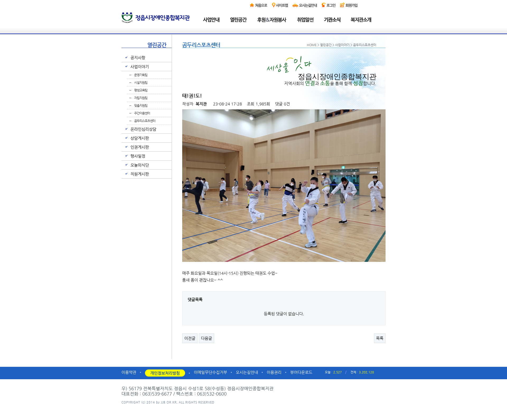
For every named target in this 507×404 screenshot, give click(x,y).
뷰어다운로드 (301, 372)
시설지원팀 (140, 82)
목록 (379, 338)
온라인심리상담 (143, 129)
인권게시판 (139, 147)
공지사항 (137, 57)
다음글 (206, 338)
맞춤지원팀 (140, 105)
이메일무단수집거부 (210, 372)
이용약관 (128, 372)
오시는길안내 (247, 372)
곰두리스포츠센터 (144, 121)
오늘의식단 (139, 165)
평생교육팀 (140, 90)
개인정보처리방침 (165, 373)
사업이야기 (139, 66)
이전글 (189, 338)
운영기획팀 (140, 75)
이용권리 (274, 372)
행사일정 (137, 156)
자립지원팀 (140, 98)
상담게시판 (139, 138)
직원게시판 (139, 174)
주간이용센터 (142, 113)
